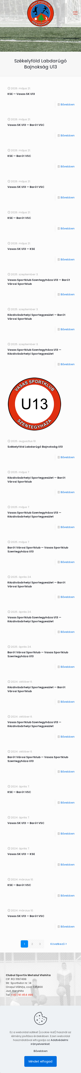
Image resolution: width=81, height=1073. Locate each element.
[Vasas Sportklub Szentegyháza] (40, 13)
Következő (57, 944)
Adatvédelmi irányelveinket (49, 1042)
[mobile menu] (75, 13)
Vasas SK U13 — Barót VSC (25, 125)
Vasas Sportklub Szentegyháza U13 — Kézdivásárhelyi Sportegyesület (34, 352)
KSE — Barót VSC (19, 156)
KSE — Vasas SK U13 (21, 94)
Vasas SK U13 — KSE (21, 249)
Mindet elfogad (40, 1061)
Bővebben (68, 104)
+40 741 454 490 (22, 995)
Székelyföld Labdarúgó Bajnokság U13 (35, 447)
